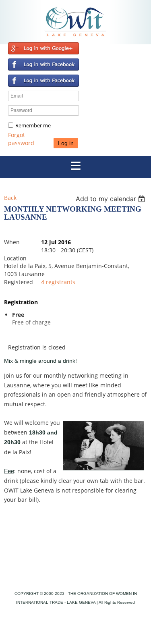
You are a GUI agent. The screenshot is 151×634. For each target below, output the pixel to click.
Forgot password (21, 139)
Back (10, 198)
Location (15, 258)
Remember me (33, 125)
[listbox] (111, 199)
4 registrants (58, 282)
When (12, 242)
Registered (18, 282)
